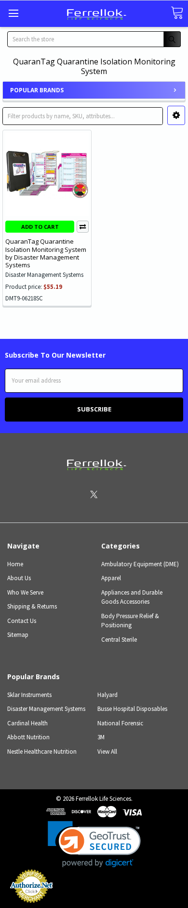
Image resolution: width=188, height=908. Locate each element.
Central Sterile (119, 639)
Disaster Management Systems (46, 709)
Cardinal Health (27, 723)
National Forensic (120, 723)
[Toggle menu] (13, 13)
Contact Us (21, 621)
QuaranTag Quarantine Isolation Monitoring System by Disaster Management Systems (45, 253)
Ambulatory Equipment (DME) (140, 564)
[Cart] (177, 13)
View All (107, 751)
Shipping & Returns (32, 606)
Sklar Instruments (29, 695)
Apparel (111, 578)
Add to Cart (40, 226)
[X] (94, 494)
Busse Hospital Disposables (132, 709)
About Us (19, 578)
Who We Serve (25, 592)
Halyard (107, 695)
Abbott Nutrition (28, 737)
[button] (176, 115)
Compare (83, 227)
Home (15, 564)
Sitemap (17, 635)
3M (101, 737)
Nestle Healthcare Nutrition (42, 751)
